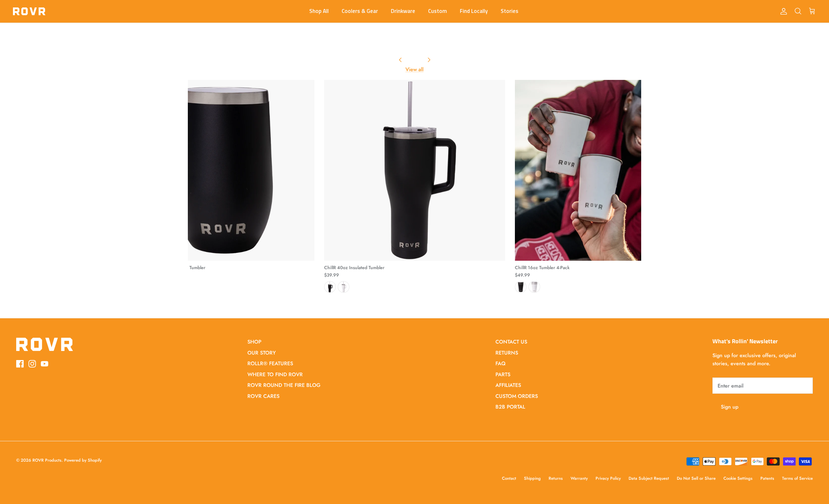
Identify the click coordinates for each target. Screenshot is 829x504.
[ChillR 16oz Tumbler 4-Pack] (605, 170)
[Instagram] (32, 363)
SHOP (254, 341)
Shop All (319, 11)
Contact (509, 478)
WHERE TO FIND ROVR (275, 374)
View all (414, 69)
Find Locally (474, 11)
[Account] (782, 11)
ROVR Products (47, 460)
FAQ (500, 363)
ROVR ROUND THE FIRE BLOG (284, 385)
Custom (437, 11)
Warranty (579, 478)
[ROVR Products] (29, 11)
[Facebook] (20, 363)
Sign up (729, 407)
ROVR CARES (263, 396)
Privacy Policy (608, 478)
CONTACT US (511, 341)
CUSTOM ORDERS (516, 396)
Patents (767, 478)
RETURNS (506, 352)
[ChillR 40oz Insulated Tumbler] (414, 170)
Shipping (532, 478)
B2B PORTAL (510, 407)
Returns (556, 478)
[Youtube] (44, 363)
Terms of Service (797, 478)
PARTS (502, 374)
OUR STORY (261, 352)
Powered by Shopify (83, 460)
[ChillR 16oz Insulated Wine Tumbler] (223, 170)
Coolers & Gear (360, 11)
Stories (509, 11)
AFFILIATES (508, 385)
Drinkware (403, 11)
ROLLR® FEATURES (270, 363)
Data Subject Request (649, 478)
